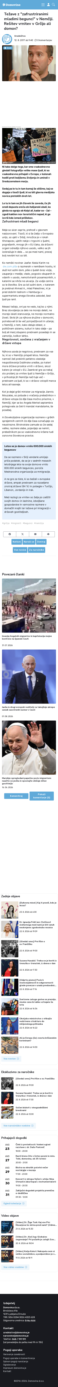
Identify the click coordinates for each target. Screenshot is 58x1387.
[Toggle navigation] (43, 4)
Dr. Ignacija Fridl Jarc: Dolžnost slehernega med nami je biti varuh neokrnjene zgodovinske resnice (36, 925)
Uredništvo (20, 35)
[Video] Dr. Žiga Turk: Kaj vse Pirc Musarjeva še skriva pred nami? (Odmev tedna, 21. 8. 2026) (36, 1223)
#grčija (5, 523)
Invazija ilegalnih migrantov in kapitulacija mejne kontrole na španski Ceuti (27, 637)
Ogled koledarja (12, 1203)
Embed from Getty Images (11, 127)
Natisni (17, 541)
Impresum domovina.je (14, 1368)
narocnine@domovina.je (16, 1336)
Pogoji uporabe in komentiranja (19, 1358)
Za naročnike (36, 550)
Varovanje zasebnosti (14, 1354)
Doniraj (41, 541)
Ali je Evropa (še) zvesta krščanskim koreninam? (38, 1039)
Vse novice (20, 550)
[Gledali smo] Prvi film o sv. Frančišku (32, 943)
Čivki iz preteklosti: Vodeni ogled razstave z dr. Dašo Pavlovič (33, 1146)
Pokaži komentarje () (41, 796)
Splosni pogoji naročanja (15, 1361)
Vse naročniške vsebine (17, 1125)
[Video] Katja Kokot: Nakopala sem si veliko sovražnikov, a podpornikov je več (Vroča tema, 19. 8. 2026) (36, 1252)
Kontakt (7, 1371)
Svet (9, 48)
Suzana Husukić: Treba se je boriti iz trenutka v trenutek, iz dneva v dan (38, 962)
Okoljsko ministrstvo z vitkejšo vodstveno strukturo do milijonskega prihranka (35, 1021)
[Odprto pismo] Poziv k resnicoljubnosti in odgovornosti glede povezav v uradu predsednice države (37, 983)
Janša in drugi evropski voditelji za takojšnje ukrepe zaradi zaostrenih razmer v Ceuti (28, 708)
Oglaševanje (9, 1364)
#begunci (28, 523)
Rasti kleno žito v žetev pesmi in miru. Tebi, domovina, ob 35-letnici (35, 1157)
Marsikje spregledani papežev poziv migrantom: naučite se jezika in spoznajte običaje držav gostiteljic (26, 781)
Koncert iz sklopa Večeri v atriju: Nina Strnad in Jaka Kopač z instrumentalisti (36, 1180)
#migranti (16, 523)
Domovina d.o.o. (11, 1307)
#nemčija (39, 523)
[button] (54, 5)
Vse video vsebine (14, 1267)
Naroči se (29, 541)
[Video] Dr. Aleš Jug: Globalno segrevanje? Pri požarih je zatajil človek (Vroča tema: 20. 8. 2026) (36, 1238)
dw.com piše (10, 266)
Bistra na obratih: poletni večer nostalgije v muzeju (32, 1169)
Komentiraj (16, 796)
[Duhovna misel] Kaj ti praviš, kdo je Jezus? (38, 904)
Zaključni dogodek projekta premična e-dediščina (35, 1192)
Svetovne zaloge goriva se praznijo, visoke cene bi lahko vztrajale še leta (37, 1002)
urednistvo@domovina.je (16, 1332)
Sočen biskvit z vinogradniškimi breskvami (32, 1109)
